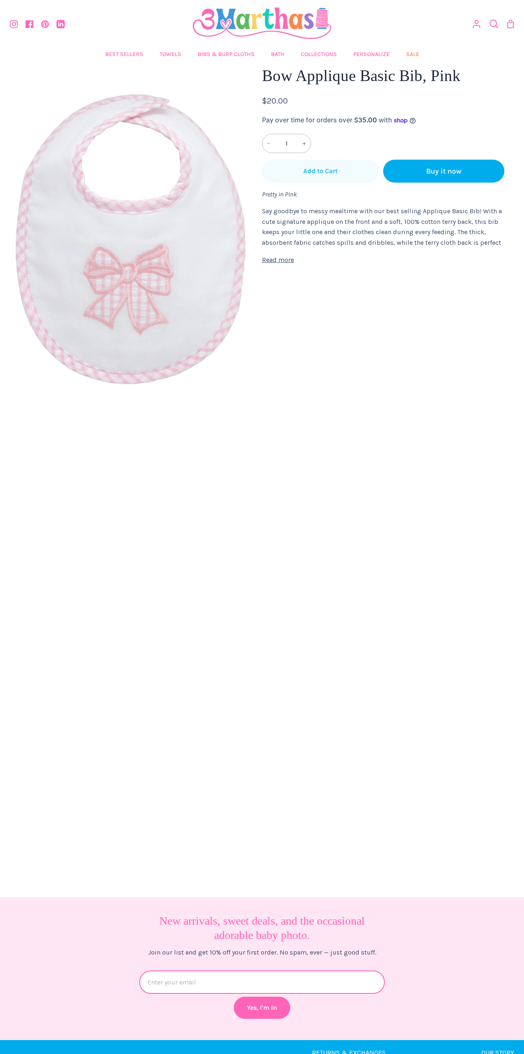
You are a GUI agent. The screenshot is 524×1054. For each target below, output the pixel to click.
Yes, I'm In (262, 1007)
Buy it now (443, 171)
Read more (278, 260)
